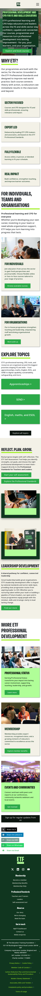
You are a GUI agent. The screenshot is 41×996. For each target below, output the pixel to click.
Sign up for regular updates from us (20, 818)
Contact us (20, 932)
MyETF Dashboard (19, 929)
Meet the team (20, 918)
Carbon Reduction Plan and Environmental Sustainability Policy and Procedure (20, 973)
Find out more (10, 608)
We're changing (20, 915)
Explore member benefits (17, 751)
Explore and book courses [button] (17, 51)
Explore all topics (20, 433)
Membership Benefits (19, 883)
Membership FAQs (19, 886)
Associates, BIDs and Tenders (20, 983)
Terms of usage (21, 992)
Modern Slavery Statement (20, 978)
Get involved (12, 807)
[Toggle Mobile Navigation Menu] (38, 4)
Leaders (20, 899)
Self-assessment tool (20, 902)
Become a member (20, 880)
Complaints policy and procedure (20, 987)
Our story (20, 912)
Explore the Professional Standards (20, 481)
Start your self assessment (16, 475)
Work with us (12, 342)
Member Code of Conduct (20, 968)
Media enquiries (20, 935)
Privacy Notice (14, 963)
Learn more (12, 692)
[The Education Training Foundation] (18, 4)
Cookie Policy (27, 963)
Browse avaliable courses (17, 286)
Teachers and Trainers (20, 896)
